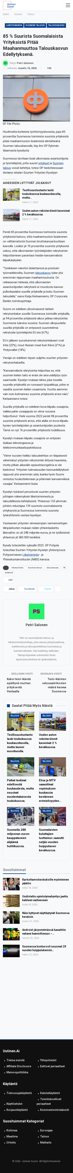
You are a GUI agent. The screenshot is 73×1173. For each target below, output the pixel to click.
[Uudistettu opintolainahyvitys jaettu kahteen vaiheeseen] (11, 901)
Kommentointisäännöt (54, 1109)
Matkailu (45, 1142)
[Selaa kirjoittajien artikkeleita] (36, 611)
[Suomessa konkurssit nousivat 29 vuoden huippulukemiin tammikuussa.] (11, 951)
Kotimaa (11, 1130)
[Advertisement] (36, 999)
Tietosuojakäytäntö (19, 1093)
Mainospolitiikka (17, 1072)
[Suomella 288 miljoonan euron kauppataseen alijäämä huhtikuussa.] (20, 816)
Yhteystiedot (48, 1060)
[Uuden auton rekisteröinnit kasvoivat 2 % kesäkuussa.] (11, 215)
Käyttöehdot (14, 1103)
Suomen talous (35, 25)
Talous (14, 715)
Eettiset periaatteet (52, 1066)
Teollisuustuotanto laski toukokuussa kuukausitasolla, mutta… (41, 194)
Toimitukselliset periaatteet (49, 1101)
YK (64, 568)
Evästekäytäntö (50, 1093)
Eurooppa (46, 1130)
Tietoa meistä (15, 1060)
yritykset (43, 163)
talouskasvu (56, 25)
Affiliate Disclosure (18, 1066)
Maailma (12, 1136)
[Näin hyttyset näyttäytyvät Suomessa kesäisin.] (11, 917)
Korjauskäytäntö (17, 1109)
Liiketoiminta (31, 554)
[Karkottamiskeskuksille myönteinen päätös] (11, 884)
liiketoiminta (14, 25)
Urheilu (11, 1142)
